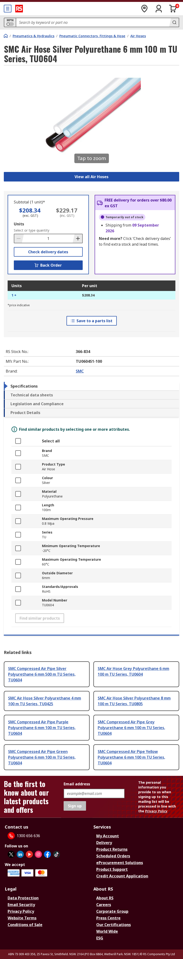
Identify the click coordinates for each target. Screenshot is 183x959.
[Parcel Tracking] (144, 8)
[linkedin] (20, 854)
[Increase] (77, 238)
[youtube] (29, 854)
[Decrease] (19, 238)
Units (19, 224)
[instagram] (38, 854)
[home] (6, 36)
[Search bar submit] (174, 22)
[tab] (91, 386)
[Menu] (7, 8)
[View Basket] (173, 8)
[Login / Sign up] (158, 8)
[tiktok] (56, 854)
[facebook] (47, 854)
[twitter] (11, 854)
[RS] (19, 8)
